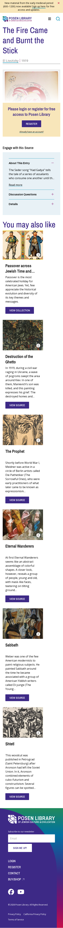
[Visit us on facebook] (11, 892)
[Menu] (50, 19)
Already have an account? (31, 132)
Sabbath (11, 645)
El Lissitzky (10, 61)
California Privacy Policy (35, 914)
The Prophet (14, 451)
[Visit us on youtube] (20, 892)
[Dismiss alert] (58, 3)
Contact (14, 873)
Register (14, 867)
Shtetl (9, 743)
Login (12, 861)
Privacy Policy (14, 914)
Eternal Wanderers (19, 546)
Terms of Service (16, 919)
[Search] (58, 18)
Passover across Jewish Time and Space (18, 271)
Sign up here (39, 6)
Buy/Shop (15, 879)
